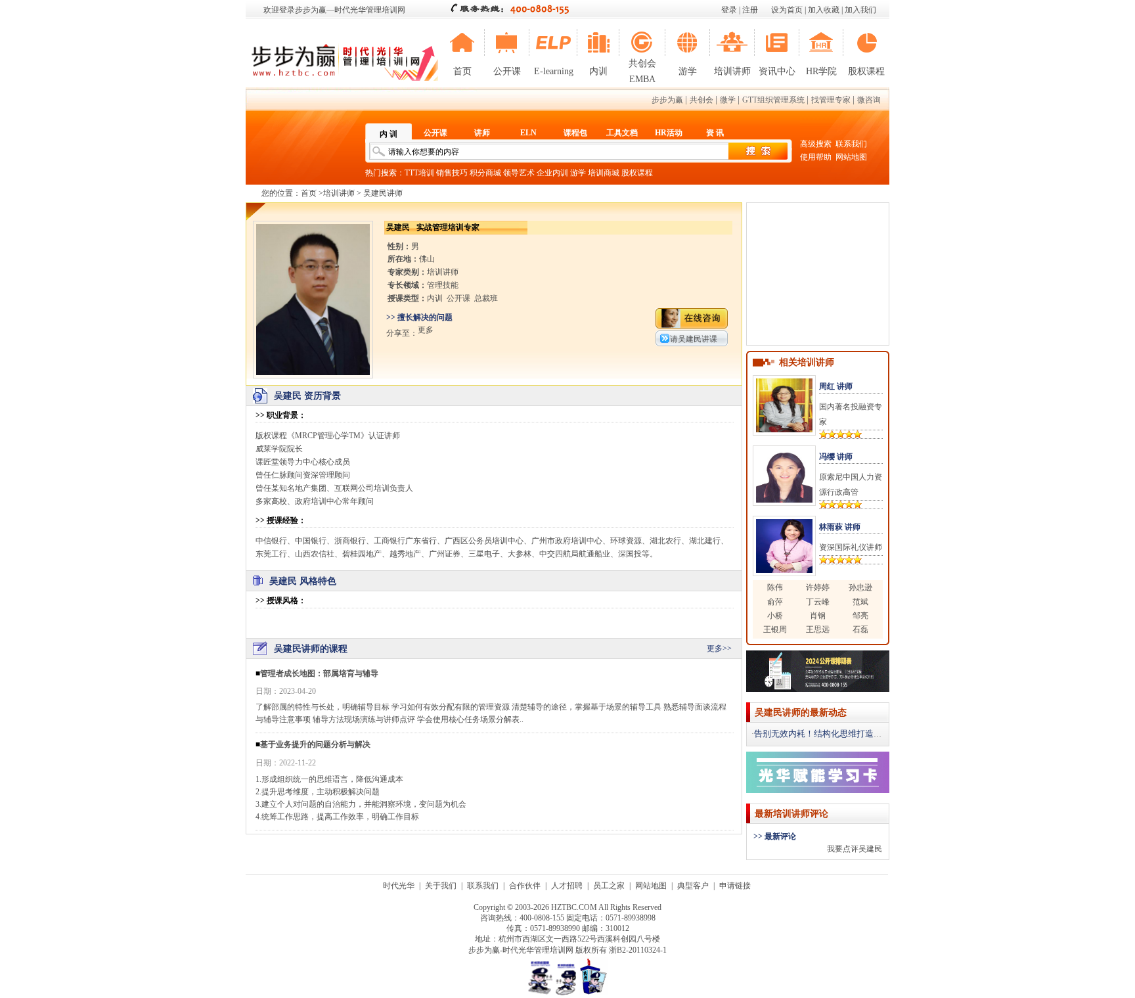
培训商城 (603, 172)
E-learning (553, 71)
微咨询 (869, 99)
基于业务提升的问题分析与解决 (315, 744)
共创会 (701, 99)
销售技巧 (452, 172)
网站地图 (851, 157)
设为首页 (787, 9)
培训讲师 (732, 71)
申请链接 (735, 885)
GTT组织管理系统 (773, 99)
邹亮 (860, 615)
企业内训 (552, 172)
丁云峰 (818, 601)
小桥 (775, 615)
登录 (729, 9)
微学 (728, 99)
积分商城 (485, 172)
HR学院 (821, 71)
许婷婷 (818, 587)
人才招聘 (567, 885)
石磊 (860, 629)
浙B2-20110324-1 (638, 950)
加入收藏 (823, 9)
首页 (462, 71)
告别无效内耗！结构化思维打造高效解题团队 (839, 733)
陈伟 (775, 587)
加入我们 (860, 9)
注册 (750, 9)
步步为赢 (667, 99)
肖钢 (818, 615)
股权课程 (866, 71)
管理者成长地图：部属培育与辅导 (319, 673)
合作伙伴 (525, 885)
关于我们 (440, 885)
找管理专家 (831, 99)
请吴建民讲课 (693, 339)
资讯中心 (777, 71)
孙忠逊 (860, 587)
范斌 (860, 601)
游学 (688, 71)
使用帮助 (816, 157)
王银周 (775, 629)
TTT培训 (419, 172)
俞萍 (775, 601)
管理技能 (442, 285)
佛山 (427, 258)
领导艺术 (519, 172)
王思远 (818, 629)
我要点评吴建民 (854, 848)
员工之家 (609, 885)
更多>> (719, 648)
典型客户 (693, 885)
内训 (598, 71)
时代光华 (398, 885)
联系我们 (851, 143)
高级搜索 (816, 143)
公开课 (507, 71)
